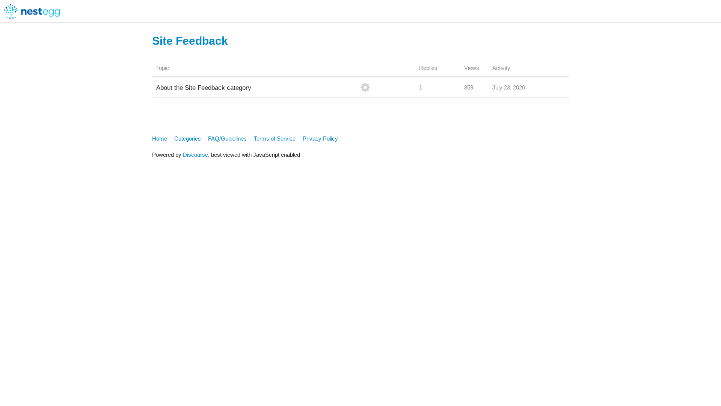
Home (159, 138)
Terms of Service (275, 138)
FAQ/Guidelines (227, 138)
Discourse (195, 154)
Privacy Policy (320, 138)
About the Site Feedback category (203, 87)
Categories (187, 138)
